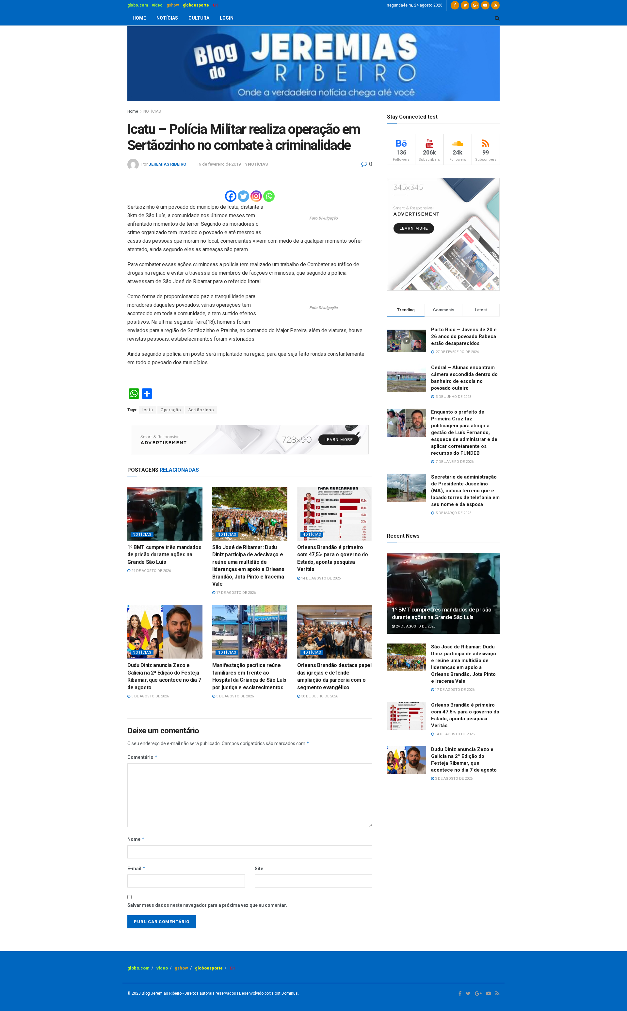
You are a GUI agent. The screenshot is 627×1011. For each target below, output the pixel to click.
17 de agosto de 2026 (235, 593)
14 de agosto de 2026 (320, 578)
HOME (139, 18)
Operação (171, 410)
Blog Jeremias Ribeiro (161, 993)
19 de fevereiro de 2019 (219, 164)
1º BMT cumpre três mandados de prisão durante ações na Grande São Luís (164, 554)
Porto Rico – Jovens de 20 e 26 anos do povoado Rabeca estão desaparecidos (464, 336)
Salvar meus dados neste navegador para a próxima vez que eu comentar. (207, 905)
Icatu (147, 410)
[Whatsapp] (269, 196)
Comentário (142, 757)
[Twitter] (243, 196)
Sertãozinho (201, 410)
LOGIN (226, 18)
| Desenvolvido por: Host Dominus (267, 993)
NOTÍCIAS (167, 18)
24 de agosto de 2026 (150, 571)
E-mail (136, 868)
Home (132, 111)
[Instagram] (256, 196)
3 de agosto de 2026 (149, 696)
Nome (136, 839)
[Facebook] (230, 196)
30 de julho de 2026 (319, 696)
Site (259, 868)
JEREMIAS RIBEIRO (167, 164)
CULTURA (198, 18)
